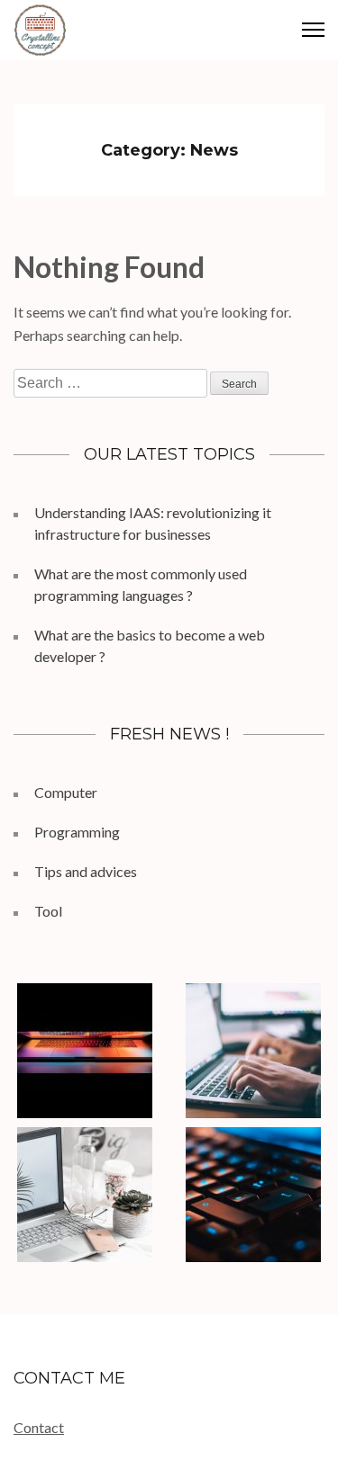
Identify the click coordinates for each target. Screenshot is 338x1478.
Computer (65, 792)
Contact (39, 1427)
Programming (77, 831)
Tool (48, 910)
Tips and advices (85, 871)
